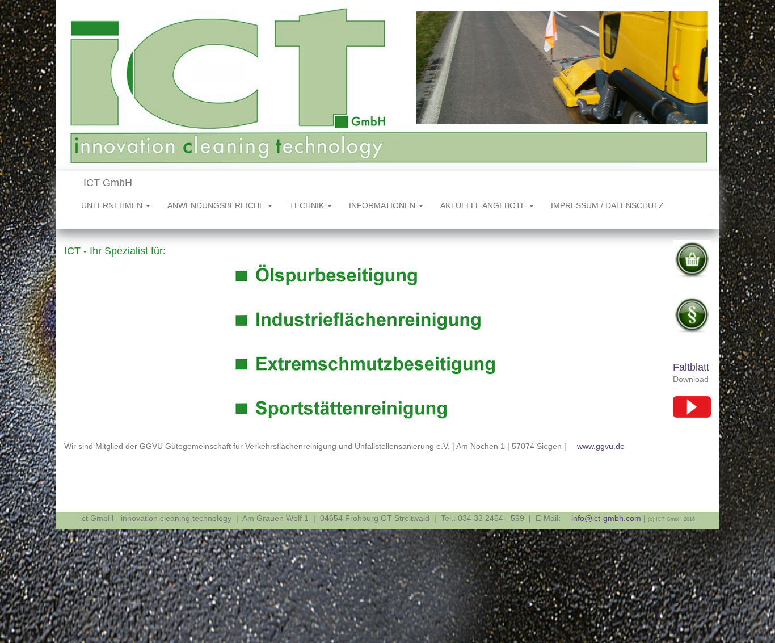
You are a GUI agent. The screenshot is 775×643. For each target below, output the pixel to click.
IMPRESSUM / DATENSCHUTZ (607, 205)
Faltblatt (691, 367)
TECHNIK (307, 205)
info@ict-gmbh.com (606, 518)
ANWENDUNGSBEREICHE (217, 205)
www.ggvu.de (601, 446)
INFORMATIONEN (383, 205)
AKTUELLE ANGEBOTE (484, 205)
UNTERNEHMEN (113, 205)
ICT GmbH (106, 182)
